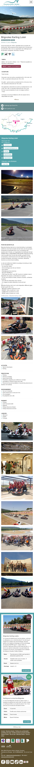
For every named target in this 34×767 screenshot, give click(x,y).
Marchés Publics (20, 734)
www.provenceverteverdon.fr (13, 755)
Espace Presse (5, 734)
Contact (3, 731)
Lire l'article (27, 721)
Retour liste (18, 727)
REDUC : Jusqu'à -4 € (11, 66)
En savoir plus (26, 670)
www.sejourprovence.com (7, 757)
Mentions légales (10, 731)
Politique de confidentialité (21, 731)
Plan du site (12, 734)
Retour (17, 99)
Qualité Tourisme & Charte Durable (21, 732)
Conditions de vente (6, 732)
